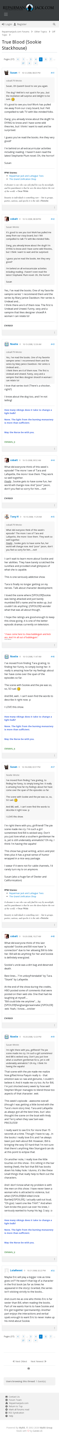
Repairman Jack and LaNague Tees (26, 175)
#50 (53, 1270)
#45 (53, 516)
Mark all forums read (18, 1409)
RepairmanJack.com (18, 1403)
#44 (53, 460)
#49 (53, 1036)
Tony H (14, 516)
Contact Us (14, 1396)
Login (8, 24)
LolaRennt (16, 1270)
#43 (53, 344)
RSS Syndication (15, 1412)
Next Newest (37, 1361)
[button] (54, 24)
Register (21, 24)
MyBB (22, 1427)
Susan (13, 72)
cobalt (14, 219)
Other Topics (40, 31)
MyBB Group (46, 1427)
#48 (53, 936)
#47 (53, 766)
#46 (53, 656)
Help (10, 1415)
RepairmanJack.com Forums (15, 31)
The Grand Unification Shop (22, 179)
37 (23, 63)
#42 (53, 218)
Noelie (14, 344)
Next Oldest (21, 1361)
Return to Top (15, 1406)
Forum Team (15, 1399)
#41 (53, 72)
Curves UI (37, 1430)
